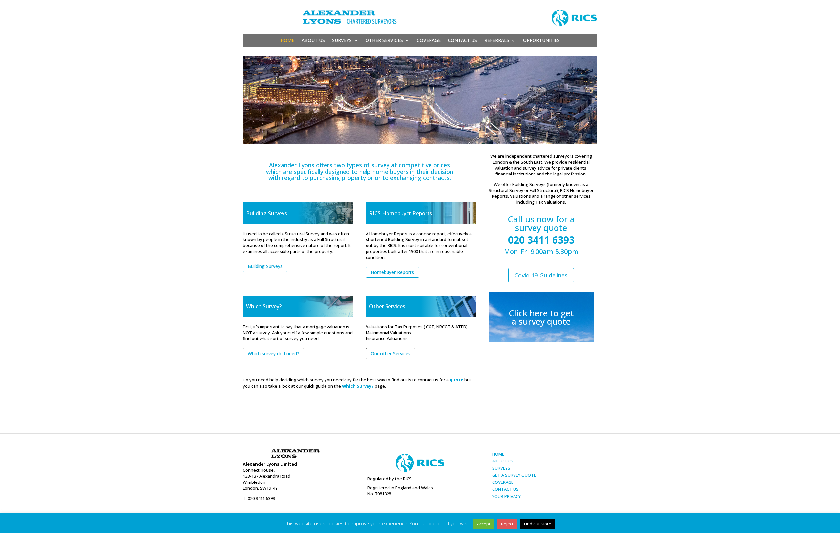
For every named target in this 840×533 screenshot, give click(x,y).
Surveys (342, 40)
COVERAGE (503, 482)
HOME (498, 454)
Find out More (537, 524)
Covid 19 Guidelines (541, 275)
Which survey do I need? (273, 353)
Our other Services (390, 353)
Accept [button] (483, 524)
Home (287, 40)
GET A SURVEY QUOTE (514, 475)
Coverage (429, 40)
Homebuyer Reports (392, 272)
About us (313, 40)
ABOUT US (502, 461)
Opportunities (541, 40)
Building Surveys (265, 266)
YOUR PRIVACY (506, 496)
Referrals (496, 40)
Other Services (384, 40)
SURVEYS (501, 468)
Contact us (462, 40)
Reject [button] (507, 524)
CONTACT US (505, 489)
